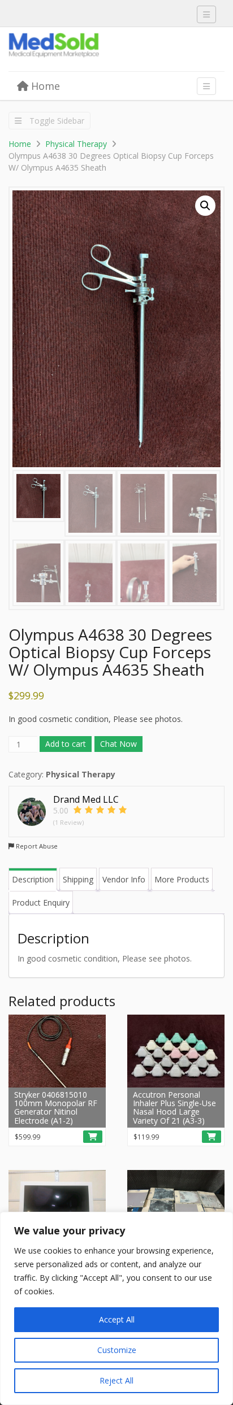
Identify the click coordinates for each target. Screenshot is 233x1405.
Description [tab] (33, 879)
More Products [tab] (181, 879)
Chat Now (118, 743)
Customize (116, 1350)
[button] (205, 205)
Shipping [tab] (78, 879)
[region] (116, 1308)
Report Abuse (36, 846)
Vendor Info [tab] (123, 879)
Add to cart (65, 743)
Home (44, 86)
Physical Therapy (76, 143)
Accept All (117, 1319)
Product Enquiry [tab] (41, 902)
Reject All (116, 1380)
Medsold (93, 50)
